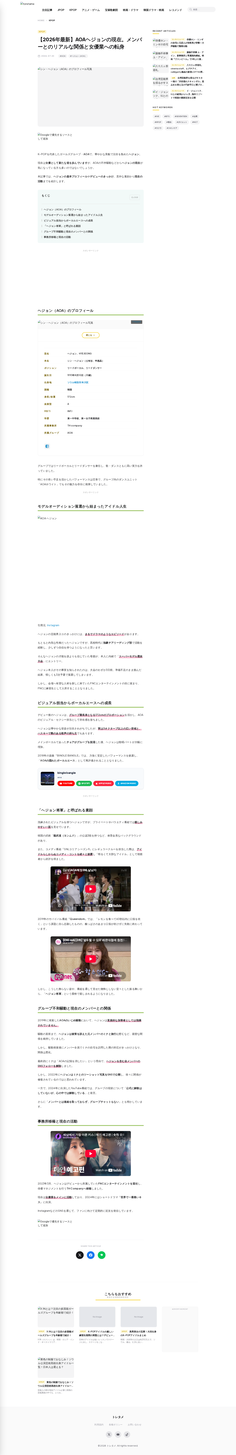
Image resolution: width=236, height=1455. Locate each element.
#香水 (168, 122)
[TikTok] (127, 1434)
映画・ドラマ (130, 10)
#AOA (63, 56)
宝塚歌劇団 (111, 10)
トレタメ (118, 1417)
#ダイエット (182, 122)
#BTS (167, 116)
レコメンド (175, 10)
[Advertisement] (91, 281)
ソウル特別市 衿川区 (77, 382)
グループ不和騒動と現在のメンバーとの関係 (68, 231)
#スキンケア (172, 128)
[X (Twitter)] (109, 1434)
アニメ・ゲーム (91, 10)
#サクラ (158, 128)
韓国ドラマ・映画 (154, 10)
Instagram (136, 322)
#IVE (157, 116)
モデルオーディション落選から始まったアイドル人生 (73, 214)
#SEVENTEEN (181, 116)
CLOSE (134, 197)
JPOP (60, 10)
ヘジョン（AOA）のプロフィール (62, 209)
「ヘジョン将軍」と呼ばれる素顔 (62, 225)
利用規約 (99, 1424)
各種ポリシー (116, 1424)
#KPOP (158, 122)
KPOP (73, 10)
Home (41, 20)
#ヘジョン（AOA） (78, 56)
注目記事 (47, 10)
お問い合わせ (135, 1424)
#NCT (195, 122)
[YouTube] (118, 1434)
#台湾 (194, 116)
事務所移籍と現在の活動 (57, 236)
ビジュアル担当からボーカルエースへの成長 (68, 220)
